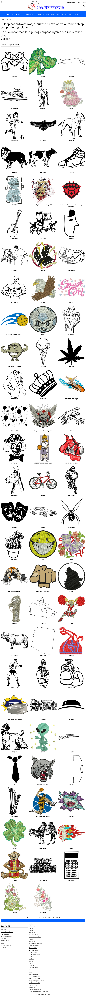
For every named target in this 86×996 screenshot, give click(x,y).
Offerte (31, 963)
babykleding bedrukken (36, 980)
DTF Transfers (33, 950)
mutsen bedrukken (35, 989)
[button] (18, 14)
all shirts (32, 926)
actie (30, 970)
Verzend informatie (7, 936)
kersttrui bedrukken (35, 943)
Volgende (58, 917)
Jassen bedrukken (34, 978)
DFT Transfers (33, 967)
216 (53, 917)
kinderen (32, 932)
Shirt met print (33, 945)
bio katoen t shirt (34, 983)
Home (2, 19)
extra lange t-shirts (35, 976)
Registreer (81, 2)
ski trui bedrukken (35, 937)
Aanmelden (71, 2)
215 (49, 917)
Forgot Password (6, 945)
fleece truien (33, 952)
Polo (30, 956)
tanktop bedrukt (34, 974)
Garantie (3, 938)
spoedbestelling (34, 934)
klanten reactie (34, 985)
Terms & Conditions (7, 932)
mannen (31, 928)
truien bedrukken (34, 954)
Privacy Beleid (5, 940)
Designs (31, 961)
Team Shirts (33, 948)
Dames (31, 930)
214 (46, 917)
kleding (31, 959)
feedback (3, 947)
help (30, 972)
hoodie (31, 939)
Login (2, 943)
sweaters (32, 941)
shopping (32, 987)
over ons (3, 929)
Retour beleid (5, 934)
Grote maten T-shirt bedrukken (39, 991)
